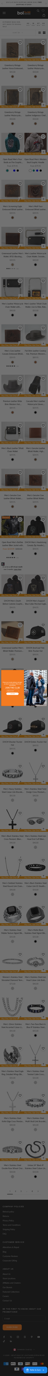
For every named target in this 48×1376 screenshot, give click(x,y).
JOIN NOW (12, 693)
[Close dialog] (45, 671)
